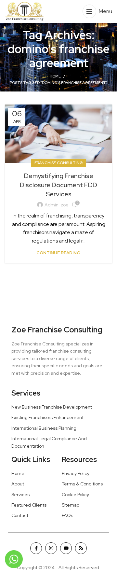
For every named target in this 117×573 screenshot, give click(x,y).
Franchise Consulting (58, 162)
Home (55, 76)
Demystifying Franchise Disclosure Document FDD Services (58, 185)
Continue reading (58, 253)
